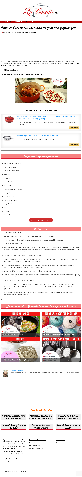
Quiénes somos (60, 440)
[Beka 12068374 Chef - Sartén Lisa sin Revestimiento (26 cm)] (9, 139)
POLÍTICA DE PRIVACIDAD (10, 458)
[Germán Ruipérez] (5, 373)
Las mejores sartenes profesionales (55, 360)
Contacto (58, 442)
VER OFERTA (74, 127)
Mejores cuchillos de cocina (37, 440)
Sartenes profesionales (36, 448)
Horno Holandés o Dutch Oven (12, 334)
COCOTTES (4, 21)
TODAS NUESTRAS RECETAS (41, 220)
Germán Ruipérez (17, 370)
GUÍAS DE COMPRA (19, 21)
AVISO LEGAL (7, 461)
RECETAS (32, 21)
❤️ (2, 32)
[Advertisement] (41, 47)
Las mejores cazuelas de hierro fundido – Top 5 (59, 334)
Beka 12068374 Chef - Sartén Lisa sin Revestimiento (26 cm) (37, 136)
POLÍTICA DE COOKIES (9, 460)
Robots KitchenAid (34, 442)
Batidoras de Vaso (34, 445)
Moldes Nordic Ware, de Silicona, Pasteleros (17, 360)
